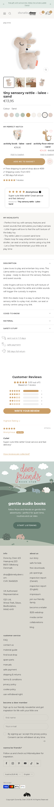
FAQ (5, 640)
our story (34, 558)
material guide (10, 650)
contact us (8, 645)
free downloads (37, 568)
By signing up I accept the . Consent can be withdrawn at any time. (27, 736)
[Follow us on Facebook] (6, 763)
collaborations (36, 622)
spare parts (8, 660)
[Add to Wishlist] (21, 131)
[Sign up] (44, 741)
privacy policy (9, 684)
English (27, 774)
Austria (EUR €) (11, 774)
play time (7, 23)
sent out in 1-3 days (16, 338)
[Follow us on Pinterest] (19, 763)
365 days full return (16, 351)
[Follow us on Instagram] (13, 763)
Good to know (11, 313)
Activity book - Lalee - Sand (17, 143)
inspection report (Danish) (38, 579)
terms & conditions (12, 679)
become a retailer (38, 607)
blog (32, 627)
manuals (7, 664)
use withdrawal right (13, 694)
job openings (36, 573)
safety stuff (10, 328)
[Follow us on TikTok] (31, 763)
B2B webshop (36, 612)
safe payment (14, 345)
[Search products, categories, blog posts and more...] (10, 13)
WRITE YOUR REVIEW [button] (27, 411)
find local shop (10, 655)
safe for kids (35, 563)
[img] (9, 428)
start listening (27, 525)
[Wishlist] (41, 13)
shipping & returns (12, 674)
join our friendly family (37, 601)
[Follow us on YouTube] (25, 763)
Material (8, 321)
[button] (9, 180)
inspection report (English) (38, 588)
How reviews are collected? (16, 454)
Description (9, 263)
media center (36, 617)
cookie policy (9, 689)
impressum (35, 594)
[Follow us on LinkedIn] (37, 763)
